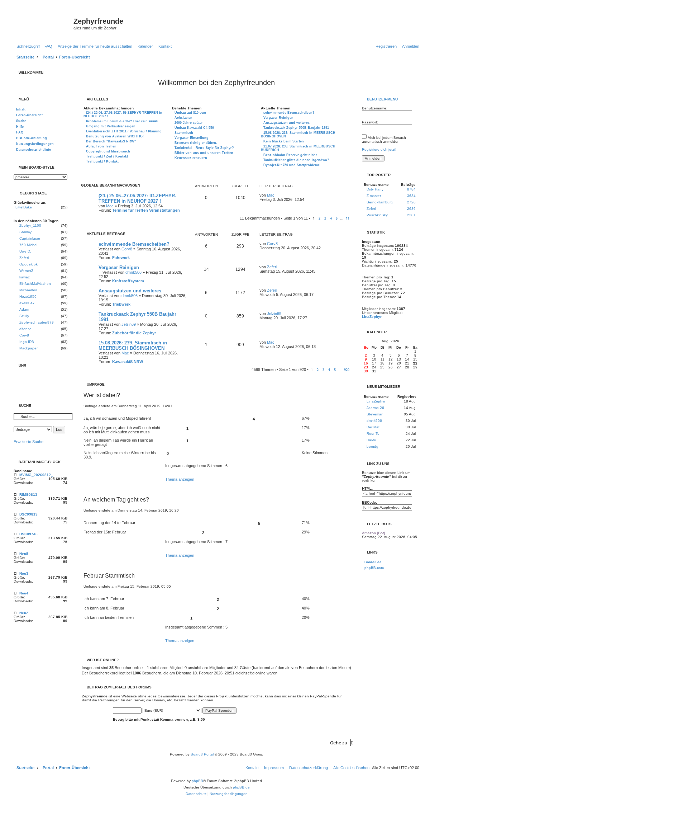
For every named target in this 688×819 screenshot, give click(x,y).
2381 (411, 215)
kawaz (24, 277)
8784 (411, 189)
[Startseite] (42, 23)
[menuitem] (47, 46)
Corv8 (126, 249)
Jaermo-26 (375, 408)
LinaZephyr (372, 317)
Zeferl (272, 267)
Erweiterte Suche (28, 441)
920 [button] (346, 369)
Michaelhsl (28, 290)
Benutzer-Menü (382, 99)
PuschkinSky (377, 215)
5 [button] (337, 218)
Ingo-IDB (26, 342)
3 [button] (325, 218)
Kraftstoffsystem (128, 281)
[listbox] (40, 177)
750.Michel (28, 245)
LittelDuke (23, 207)
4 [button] (331, 218)
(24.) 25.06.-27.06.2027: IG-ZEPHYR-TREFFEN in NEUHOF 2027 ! (137, 198)
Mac (110, 206)
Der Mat (373, 427)
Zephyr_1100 (30, 225)
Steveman (375, 414)
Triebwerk (121, 304)
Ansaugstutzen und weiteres (130, 290)
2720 (411, 202)
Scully (24, 316)
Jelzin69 (128, 324)
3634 (411, 196)
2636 (411, 209)
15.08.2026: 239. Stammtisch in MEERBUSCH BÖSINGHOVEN (133, 345)
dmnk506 (133, 272)
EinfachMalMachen (35, 284)
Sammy (25, 232)
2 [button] (319, 218)
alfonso (25, 329)
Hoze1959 (28, 296)
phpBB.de (241, 787)
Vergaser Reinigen (119, 267)
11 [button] (347, 218)
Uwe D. (25, 251)
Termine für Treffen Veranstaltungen (146, 210)
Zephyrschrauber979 (36, 322)
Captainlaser (29, 238)
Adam (24, 309)
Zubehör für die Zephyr (134, 333)
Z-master (374, 196)
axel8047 (27, 303)
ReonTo (373, 434)
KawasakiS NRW (127, 361)
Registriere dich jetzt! (379, 149)
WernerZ (26, 271)
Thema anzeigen (179, 479)
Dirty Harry (375, 189)
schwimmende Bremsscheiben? (134, 244)
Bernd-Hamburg (380, 202)
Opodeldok (28, 264)
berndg (372, 446)
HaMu (371, 440)
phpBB (197, 781)
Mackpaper (28, 348)
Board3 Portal (202, 754)
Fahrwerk (121, 257)
